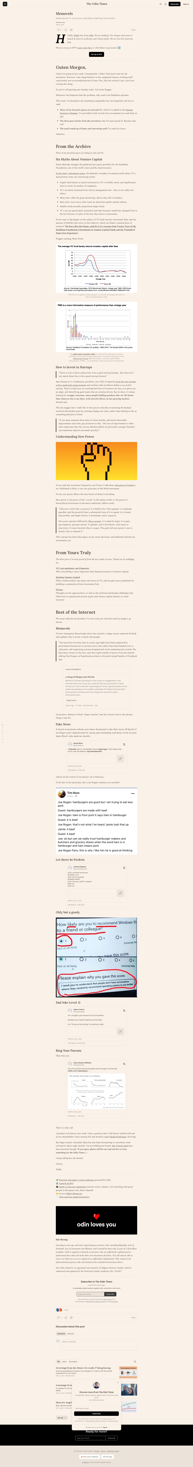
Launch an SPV (66, 1183)
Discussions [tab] (73, 1362)
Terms (103, 1451)
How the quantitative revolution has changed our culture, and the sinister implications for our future (84, 1372)
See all (60, 1418)
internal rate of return (80, 358)
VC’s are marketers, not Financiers (72, 568)
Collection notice (113, 1451)
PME (93, 354)
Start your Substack (90, 1457)
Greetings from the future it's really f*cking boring (83, 1368)
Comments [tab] (61, 1334)
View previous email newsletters (74, 1197)
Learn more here (84, 47)
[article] (96, 1373)
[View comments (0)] (66, 30)
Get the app (107, 1457)
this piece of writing (124, 485)
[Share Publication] (165, 4)
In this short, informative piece (70, 173)
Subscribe (174, 4)
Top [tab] (58, 1362)
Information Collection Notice (96, 1421)
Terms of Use (107, 1419)
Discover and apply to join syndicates (76, 1180)
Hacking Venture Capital (68, 577)
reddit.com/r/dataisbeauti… (78, 1071)
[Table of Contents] (2, 733)
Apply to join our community (72, 1186)
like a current (94, 521)
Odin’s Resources (74, 1193)
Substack (85, 1462)
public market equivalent (81, 354)
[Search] (160, 4)
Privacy (96, 1451)
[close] (118, 1382)
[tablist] (65, 1333)
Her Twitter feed (120, 1145)
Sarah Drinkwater (118, 1136)
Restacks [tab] (70, 1334)
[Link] (53, 67)
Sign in (186, 4)
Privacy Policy (113, 1421)
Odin (91, 35)
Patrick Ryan (60, 22)
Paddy (76, 35)
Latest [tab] (64, 1362)
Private (59, 589)
